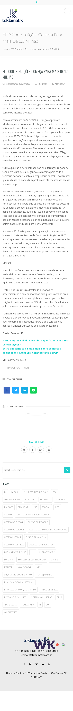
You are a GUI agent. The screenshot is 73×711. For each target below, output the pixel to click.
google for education (41, 544)
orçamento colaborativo (18, 574)
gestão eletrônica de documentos (48, 529)
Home (5, 49)
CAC (55, 492)
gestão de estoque (38, 522)
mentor (8, 567)
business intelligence (36, 492)
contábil (30, 499)
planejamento (44, 574)
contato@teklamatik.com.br (36, 655)
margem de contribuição (32, 559)
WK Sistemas (10, 612)
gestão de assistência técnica (33, 514)
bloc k (15, 492)
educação (61, 499)
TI (40, 604)
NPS (38, 567)
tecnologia (10, 604)
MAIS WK (8, 559)
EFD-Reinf (23, 507)
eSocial (46, 507)
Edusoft (8, 507)
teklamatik (28, 604)
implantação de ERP (15, 552)
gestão (8, 514)
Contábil (43, 83)
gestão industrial (14, 544)
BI (5, 492)
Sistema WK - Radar (41, 597)
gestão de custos (13, 522)
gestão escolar (12, 537)
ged (57, 507)
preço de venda (49, 589)
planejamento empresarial (19, 582)
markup (55, 559)
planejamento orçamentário (20, 589)
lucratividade (47, 552)
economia (45, 499)
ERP (35, 507)
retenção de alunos (15, 597)
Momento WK (24, 567)
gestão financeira (36, 537)
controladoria (12, 499)
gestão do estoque (14, 529)
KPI (32, 552)
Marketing (36, 442)
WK (47, 604)
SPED (59, 597)
